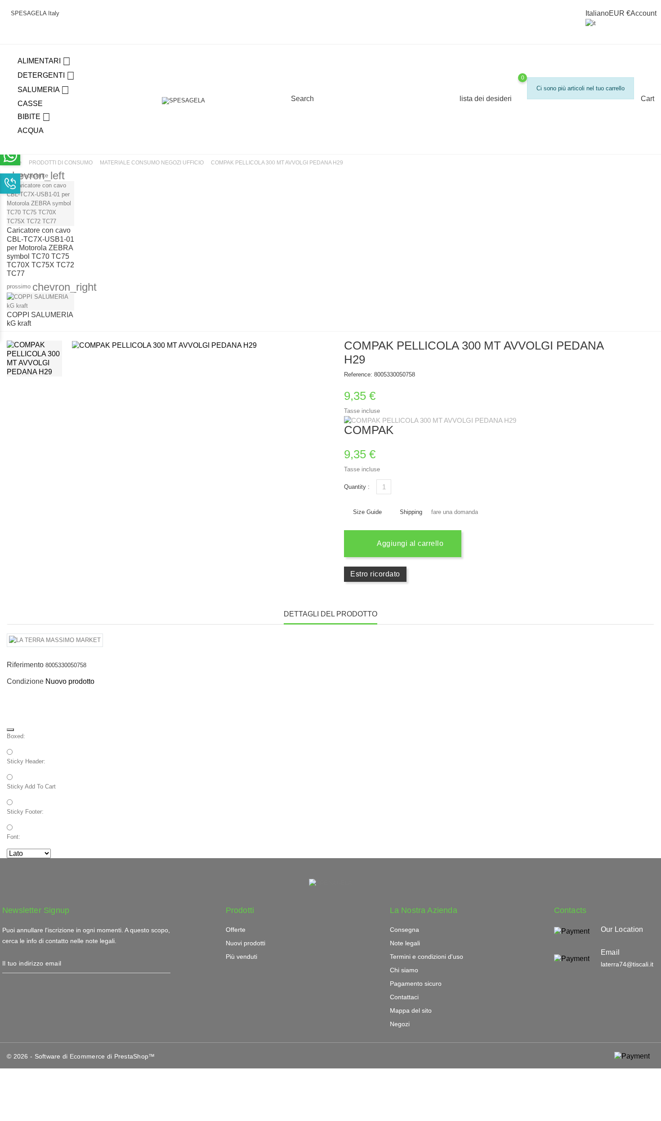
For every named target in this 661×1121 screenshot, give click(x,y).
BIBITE (34, 117)
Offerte (236, 929)
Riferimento (25, 665)
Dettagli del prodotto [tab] (330, 614)
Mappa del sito (411, 1010)
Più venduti (241, 956)
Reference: (358, 374)
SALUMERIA (43, 90)
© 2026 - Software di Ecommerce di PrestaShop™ (81, 1056)
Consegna (404, 929)
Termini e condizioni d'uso (426, 956)
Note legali (405, 943)
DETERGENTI (46, 76)
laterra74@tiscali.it (627, 964)
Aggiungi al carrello (409, 543)
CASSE (30, 103)
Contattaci (404, 997)
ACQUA (31, 130)
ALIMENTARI (44, 61)
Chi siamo (404, 970)
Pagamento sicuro (416, 983)
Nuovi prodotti (245, 943)
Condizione (25, 681)
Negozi (400, 1024)
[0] (531, 113)
